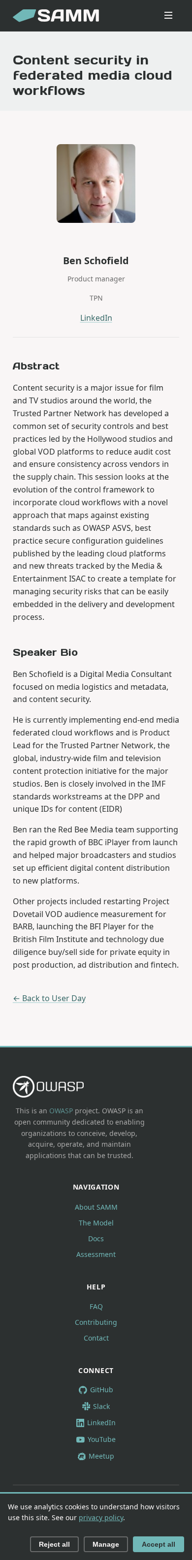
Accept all (158, 1544)
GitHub (101, 1389)
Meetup (101, 1456)
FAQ (96, 1306)
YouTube (102, 1439)
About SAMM (96, 1207)
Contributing (96, 1322)
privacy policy (101, 1517)
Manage (106, 1544)
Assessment (96, 1254)
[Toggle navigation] (168, 16)
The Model (96, 1222)
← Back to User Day (49, 998)
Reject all (54, 1544)
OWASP (61, 1110)
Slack (101, 1406)
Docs (96, 1238)
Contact (96, 1338)
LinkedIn (96, 317)
